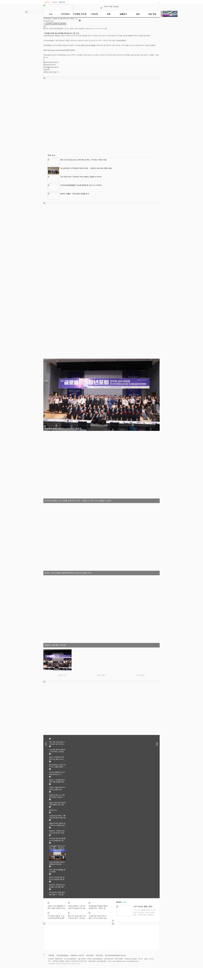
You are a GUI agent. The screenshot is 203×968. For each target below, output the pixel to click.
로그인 (54, 2)
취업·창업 (152, 14)
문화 (109, 14)
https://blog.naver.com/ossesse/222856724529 (59, 50)
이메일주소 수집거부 (77, 955)
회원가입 (62, 2)
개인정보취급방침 (62, 955)
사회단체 (94, 14)
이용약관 (51, 955)
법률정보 (123, 14)
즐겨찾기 (47, 2)
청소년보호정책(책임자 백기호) (115, 955)
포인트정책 (89, 955)
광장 (138, 14)
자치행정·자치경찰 (79, 15)
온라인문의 (99, 955)
